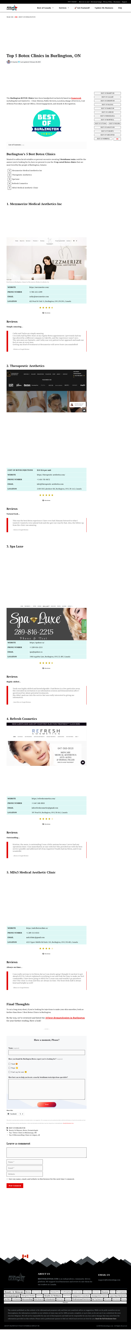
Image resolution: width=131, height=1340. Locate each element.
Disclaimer (116, 2)
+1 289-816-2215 (36, 647)
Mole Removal (38, 1299)
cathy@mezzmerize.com (39, 296)
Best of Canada (44, 8)
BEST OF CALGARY (107, 97)
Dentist (105, 1292)
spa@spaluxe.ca (36, 652)
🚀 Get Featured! (82, 8)
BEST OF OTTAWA (100, 123)
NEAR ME (10, 17)
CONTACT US (35, 1326)
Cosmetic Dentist (77, 1292)
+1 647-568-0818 (38, 803)
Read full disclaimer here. (68, 1123)
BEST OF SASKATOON (107, 127)
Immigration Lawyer (99, 1296)
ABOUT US (7, 1326)
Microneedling (27, 1299)
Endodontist (39, 1295)
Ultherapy (65, 1302)
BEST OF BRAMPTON (107, 93)
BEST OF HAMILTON (107, 108)
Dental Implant (96, 1292)
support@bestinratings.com (109, 1280)
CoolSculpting (66, 1292)
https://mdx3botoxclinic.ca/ (37, 928)
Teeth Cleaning (107, 1299)
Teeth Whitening (116, 1299)
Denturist (113, 1292)
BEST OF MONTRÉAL (107, 120)
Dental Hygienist (87, 1292)
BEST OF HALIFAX (107, 104)
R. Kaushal (14, 62)
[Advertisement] (47, 37)
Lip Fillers (8, 1299)
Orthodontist (50, 1299)
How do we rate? (84, 2)
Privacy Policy (107, 2)
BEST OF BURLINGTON (27, 17)
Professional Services (81, 1299)
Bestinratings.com (107, 1326)
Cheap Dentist (46, 1292)
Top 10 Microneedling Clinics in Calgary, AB (24, 1135)
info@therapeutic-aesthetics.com (50, 484)
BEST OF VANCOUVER (107, 135)
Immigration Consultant (80, 1296)
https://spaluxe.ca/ (37, 642)
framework (76, 98)
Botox (25, 1130)
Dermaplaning (121, 1292)
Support (124, 2)
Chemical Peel (55, 1292)
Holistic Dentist (67, 1295)
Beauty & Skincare (15, 1130)
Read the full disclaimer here (105, 1319)
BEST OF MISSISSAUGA (107, 116)
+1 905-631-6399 (35, 292)
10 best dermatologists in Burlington (65, 1017)
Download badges (96, 2)
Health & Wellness (53, 1295)
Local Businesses (16, 1299)
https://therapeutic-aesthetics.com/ (51, 475)
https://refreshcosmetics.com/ (43, 798)
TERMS (27, 1326)
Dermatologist (33, 1130)
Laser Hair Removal (118, 1296)
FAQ (120, 8)
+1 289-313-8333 (32, 933)
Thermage (124, 1299)
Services (62, 8)
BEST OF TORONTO (107, 131)
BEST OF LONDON (107, 112)
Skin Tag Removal (97, 1299)
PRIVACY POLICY (18, 1326)
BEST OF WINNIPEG (103, 139)
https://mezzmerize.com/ (39, 287)
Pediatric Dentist (60, 1299)
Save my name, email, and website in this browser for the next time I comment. (42, 1179)
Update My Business (104, 8)
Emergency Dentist (28, 1296)
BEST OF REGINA (114, 123)
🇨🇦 (16, 17)
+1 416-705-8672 (43, 479)
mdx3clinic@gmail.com (35, 937)
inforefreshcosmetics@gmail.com (45, 808)
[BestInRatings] (12, 8)
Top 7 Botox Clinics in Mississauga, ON (23, 1133)
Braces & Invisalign (37, 1292)
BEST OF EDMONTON (107, 101)
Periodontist (68, 1299)
